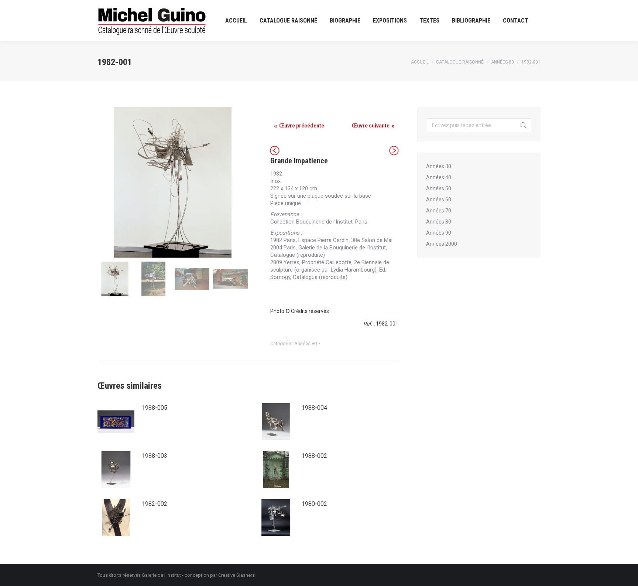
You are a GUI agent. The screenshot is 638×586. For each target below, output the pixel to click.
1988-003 (154, 455)
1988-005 (154, 407)
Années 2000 (441, 244)
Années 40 (438, 177)
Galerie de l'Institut (161, 575)
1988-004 (314, 407)
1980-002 (314, 503)
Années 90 (438, 233)
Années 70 (438, 211)
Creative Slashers (236, 575)
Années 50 (438, 188)
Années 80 (305, 343)
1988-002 (314, 455)
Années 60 (438, 199)
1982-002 (154, 503)
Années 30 (438, 166)
